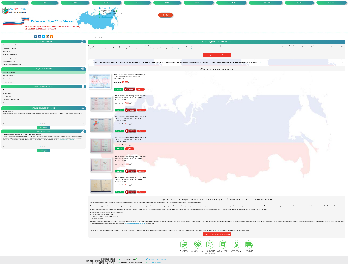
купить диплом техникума (186, 48)
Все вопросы (43, 151)
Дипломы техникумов (9, 72)
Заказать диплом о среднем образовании (217, 55)
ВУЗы (137, 3)
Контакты (331, 3)
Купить (140, 89)
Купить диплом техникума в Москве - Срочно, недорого (121, 37)
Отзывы (299, 3)
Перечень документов (100, 37)
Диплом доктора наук (9, 61)
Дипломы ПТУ (7, 79)
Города (74, 3)
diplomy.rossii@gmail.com (112, 14)
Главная (90, 37)
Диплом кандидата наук (9, 58)
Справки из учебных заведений (12, 64)
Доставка (231, 3)
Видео (167, 3)
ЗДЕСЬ (260, 62)
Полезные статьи (8, 90)
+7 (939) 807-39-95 (108, 11)
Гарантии (198, 3)
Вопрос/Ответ (266, 3)
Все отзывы (43, 128)
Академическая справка (10, 54)
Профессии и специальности (11, 99)
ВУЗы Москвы (7, 93)
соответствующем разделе (66, 139)
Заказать (106, 3)
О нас (15, 3)
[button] (3, 124)
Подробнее (118, 89)
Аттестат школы (7, 82)
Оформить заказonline (165, 15)
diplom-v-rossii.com (14, 10)
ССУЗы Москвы (7, 96)
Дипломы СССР (7, 51)
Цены (44, 3)
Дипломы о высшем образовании (12, 45)
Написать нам (107, 17)
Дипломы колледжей (9, 75)
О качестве (6, 103)
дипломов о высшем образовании (135, 223)
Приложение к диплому (9, 48)
